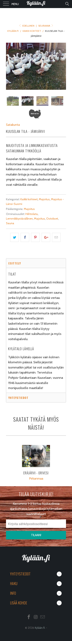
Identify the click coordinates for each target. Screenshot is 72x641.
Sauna (10, 223)
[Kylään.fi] (36, 4)
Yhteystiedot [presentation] (18, 397)
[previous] (10, 66)
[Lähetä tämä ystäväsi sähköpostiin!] (56, 237)
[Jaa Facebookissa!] (25, 237)
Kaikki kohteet (29, 199)
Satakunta (13, 125)
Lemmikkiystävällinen (19, 218)
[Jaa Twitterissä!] (14, 237)
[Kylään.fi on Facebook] (29, 617)
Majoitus (44, 199)
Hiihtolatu (31, 214)
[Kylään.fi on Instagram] (36, 617)
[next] (62, 66)
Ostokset (52, 218)
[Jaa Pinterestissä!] (35, 237)
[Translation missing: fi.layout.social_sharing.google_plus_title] (46, 237)
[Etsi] (67, 3)
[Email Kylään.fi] (43, 617)
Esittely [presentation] (14, 263)
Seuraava (44, 25)
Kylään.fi (40, 628)
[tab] (36, 263)
